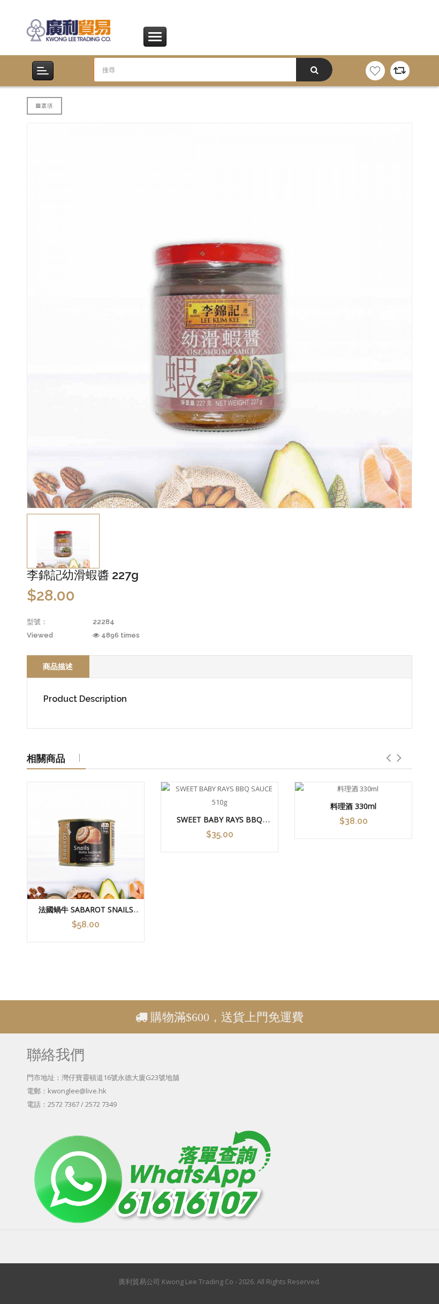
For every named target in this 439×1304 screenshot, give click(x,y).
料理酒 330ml (353, 806)
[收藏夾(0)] (375, 70)
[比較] (400, 70)
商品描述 (58, 666)
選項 (47, 105)
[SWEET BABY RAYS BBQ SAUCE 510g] (219, 795)
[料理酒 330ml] (353, 789)
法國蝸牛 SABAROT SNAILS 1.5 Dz (86, 914)
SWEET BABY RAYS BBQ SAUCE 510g (219, 824)
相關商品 (46, 758)
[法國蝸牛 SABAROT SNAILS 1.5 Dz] (85, 840)
